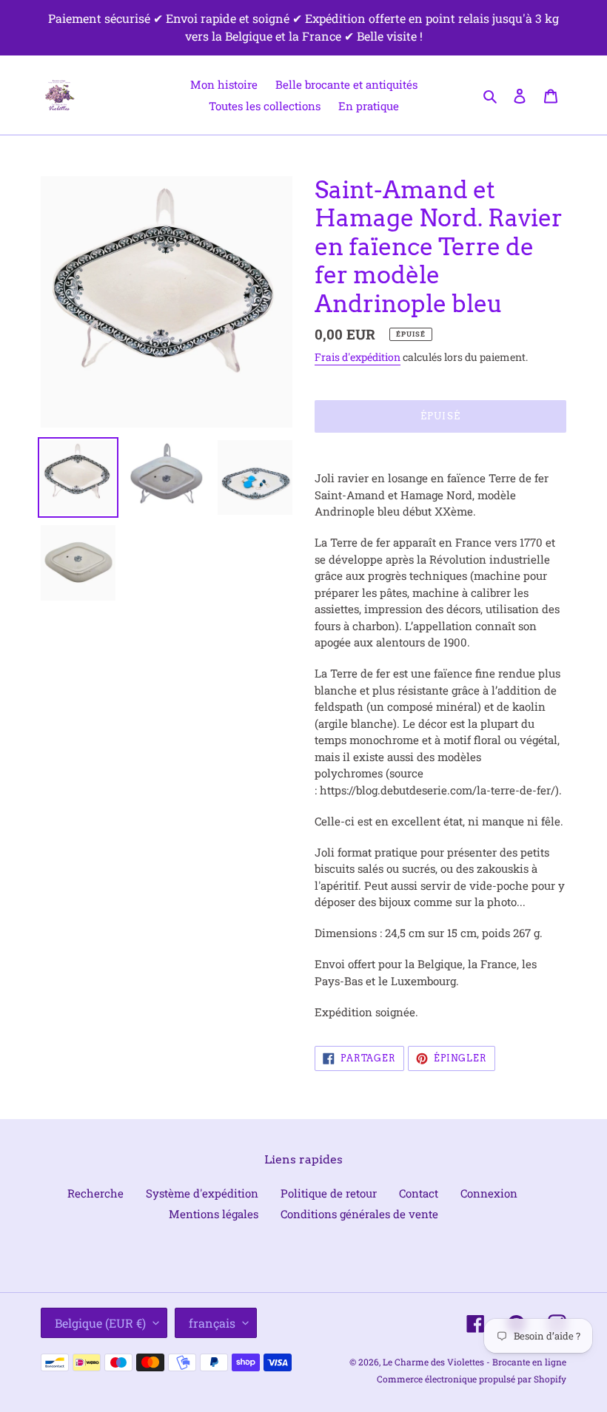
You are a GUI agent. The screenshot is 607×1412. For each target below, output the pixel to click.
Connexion (488, 1193)
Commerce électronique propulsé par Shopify (471, 1379)
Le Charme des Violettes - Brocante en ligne (474, 1362)
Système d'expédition (202, 1193)
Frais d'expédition (357, 357)
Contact (418, 1193)
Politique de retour (329, 1193)
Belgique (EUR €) (100, 1323)
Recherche (95, 1193)
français (212, 1323)
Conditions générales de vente (359, 1213)
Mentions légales (213, 1213)
